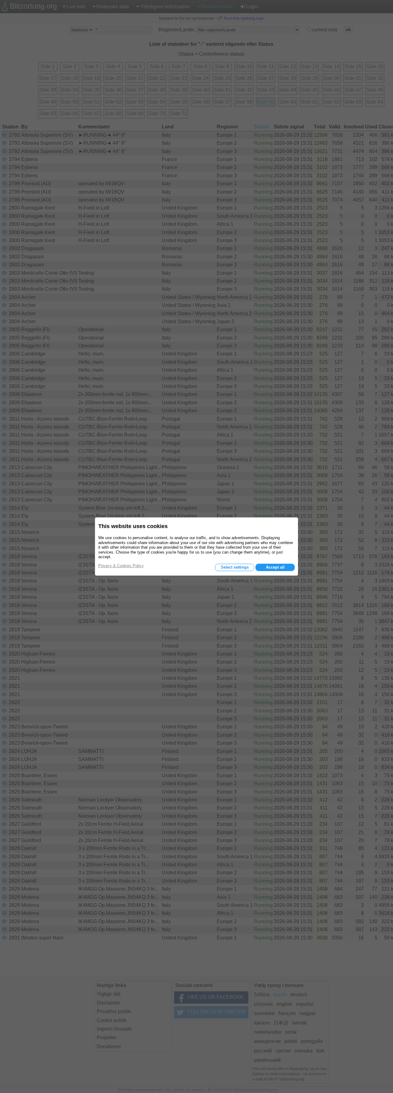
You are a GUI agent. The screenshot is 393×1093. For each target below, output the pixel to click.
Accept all (275, 567)
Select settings (235, 567)
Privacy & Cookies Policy (121, 565)
